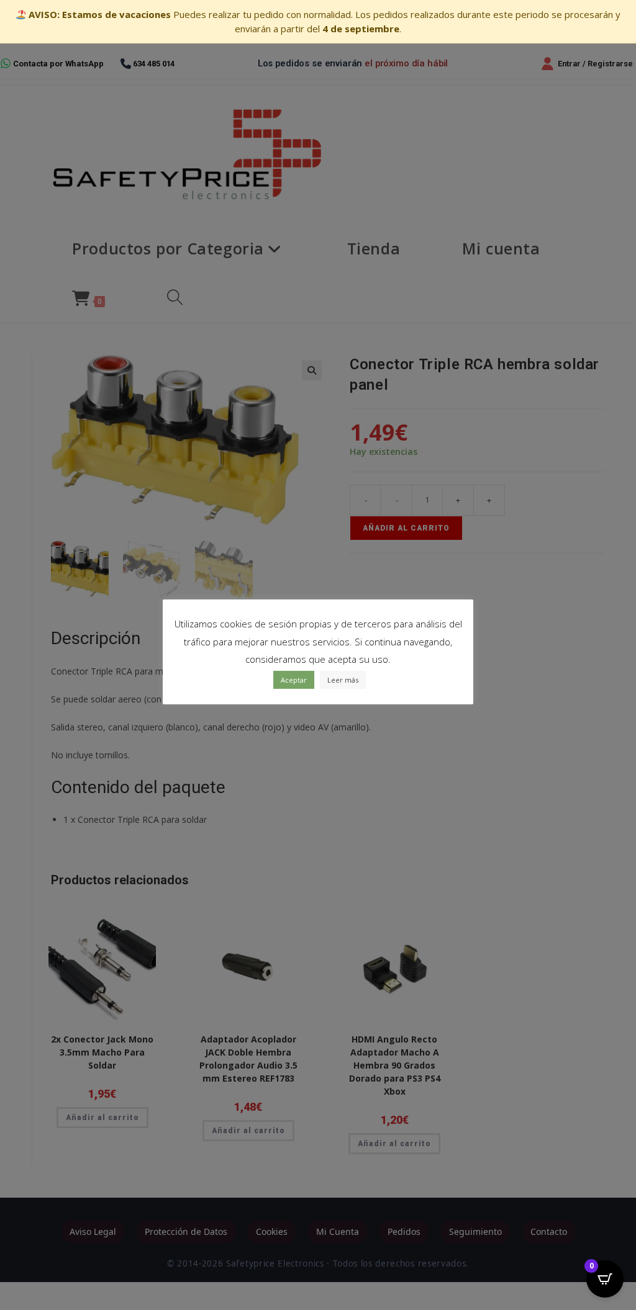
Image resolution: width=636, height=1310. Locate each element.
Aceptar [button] (294, 679)
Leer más (342, 679)
